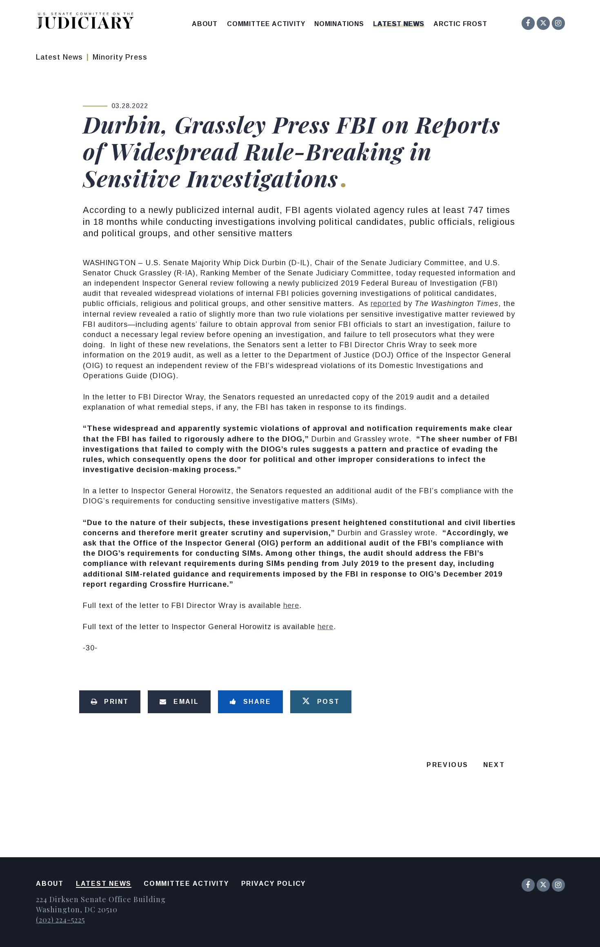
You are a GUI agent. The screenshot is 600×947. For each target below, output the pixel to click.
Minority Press (120, 57)
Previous (447, 764)
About (205, 24)
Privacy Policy (273, 883)
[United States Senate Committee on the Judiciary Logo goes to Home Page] (87, 22)
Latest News (398, 24)
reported (386, 303)
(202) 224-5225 (60, 920)
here (291, 605)
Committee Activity (266, 24)
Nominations (339, 24)
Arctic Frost (460, 24)
